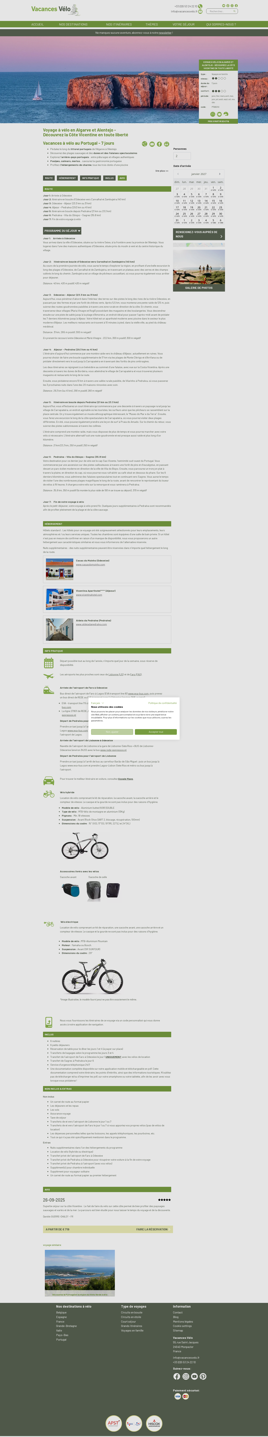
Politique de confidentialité (162, 702)
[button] (97, 703)
